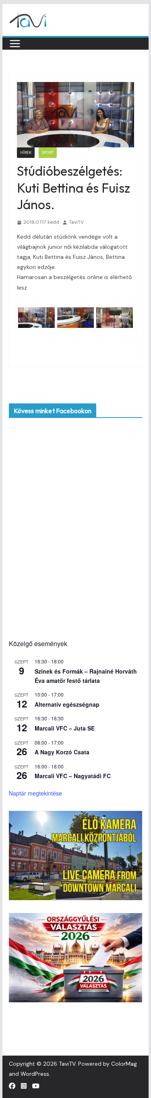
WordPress (35, 1073)
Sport (48, 152)
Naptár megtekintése (35, 793)
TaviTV (76, 222)
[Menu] (15, 44)
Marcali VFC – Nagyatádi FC (73, 776)
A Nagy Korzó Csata (62, 752)
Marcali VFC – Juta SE (65, 728)
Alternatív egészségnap (67, 704)
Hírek (25, 152)
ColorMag (124, 1063)
